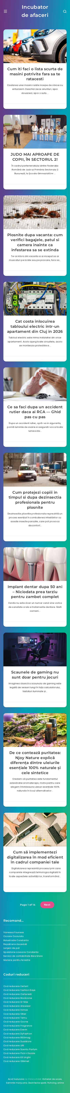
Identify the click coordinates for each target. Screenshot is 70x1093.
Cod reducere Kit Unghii (17, 1057)
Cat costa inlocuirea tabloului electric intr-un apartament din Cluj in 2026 (35, 326)
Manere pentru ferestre (16, 960)
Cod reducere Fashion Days (19, 990)
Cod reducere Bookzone (17, 998)
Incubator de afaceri (35, 11)
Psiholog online (55, 1082)
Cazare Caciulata (13, 936)
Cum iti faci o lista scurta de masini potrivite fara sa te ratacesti (35, 74)
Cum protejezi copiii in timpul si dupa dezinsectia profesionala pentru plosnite (35, 500)
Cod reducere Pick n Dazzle (19, 1053)
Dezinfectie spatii (37, 1082)
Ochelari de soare (52, 1079)
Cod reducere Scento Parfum (20, 1049)
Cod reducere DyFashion (17, 1033)
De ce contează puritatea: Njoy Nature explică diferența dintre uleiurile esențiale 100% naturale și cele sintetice (35, 762)
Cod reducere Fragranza (17, 1025)
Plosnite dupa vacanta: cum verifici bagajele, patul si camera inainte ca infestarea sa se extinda (35, 242)
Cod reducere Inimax (15, 1009)
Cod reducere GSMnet (16, 1061)
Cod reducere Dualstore (17, 1041)
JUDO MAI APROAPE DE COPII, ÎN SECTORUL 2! (35, 157)
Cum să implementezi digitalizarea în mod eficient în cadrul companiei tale (35, 857)
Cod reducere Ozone (15, 1021)
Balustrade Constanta (16, 940)
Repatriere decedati (15, 944)
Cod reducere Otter (14, 1014)
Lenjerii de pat (11, 948)
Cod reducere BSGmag (16, 1037)
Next (47, 904)
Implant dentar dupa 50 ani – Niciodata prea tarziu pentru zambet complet (35, 591)
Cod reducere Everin (15, 1029)
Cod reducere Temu (15, 1017)
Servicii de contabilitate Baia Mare (23, 956)
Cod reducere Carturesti (17, 994)
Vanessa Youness (13, 932)
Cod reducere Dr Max (15, 1002)
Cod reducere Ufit (13, 1045)
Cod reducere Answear (17, 1006)
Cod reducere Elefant (15, 986)
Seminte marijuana (16, 1082)
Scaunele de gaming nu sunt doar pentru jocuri (35, 675)
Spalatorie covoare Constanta (20, 952)
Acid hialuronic (16, 1079)
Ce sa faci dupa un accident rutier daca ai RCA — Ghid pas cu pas (35, 412)
